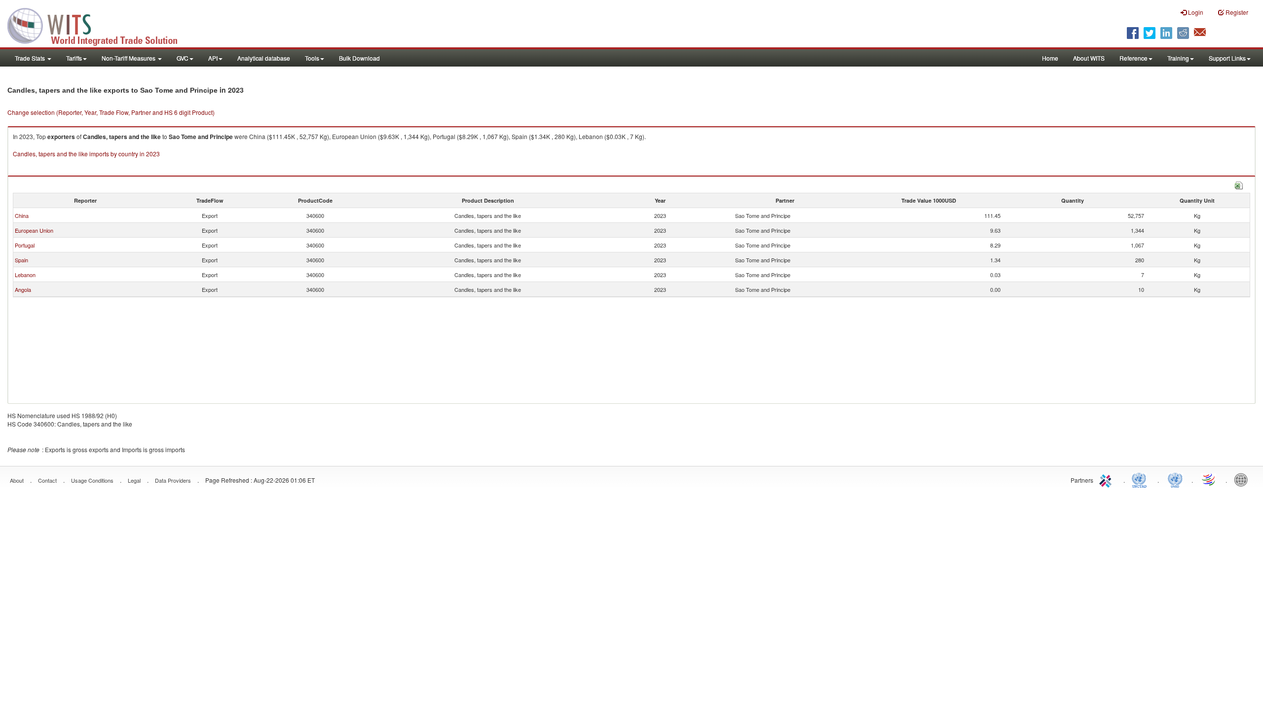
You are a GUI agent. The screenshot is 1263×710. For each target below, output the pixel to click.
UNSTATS (1175, 479)
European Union (34, 230)
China (22, 215)
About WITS (1089, 58)
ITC (1107, 479)
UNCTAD (1141, 479)
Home (1050, 58)
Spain (21, 260)
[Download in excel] (1239, 184)
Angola (23, 289)
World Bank (1243, 479)
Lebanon (25, 275)
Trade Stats (30, 58)
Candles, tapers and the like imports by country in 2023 (86, 153)
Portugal (25, 245)
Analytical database (263, 58)
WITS (98, 24)
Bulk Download (359, 58)
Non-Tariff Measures (129, 58)
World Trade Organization (1209, 479)
